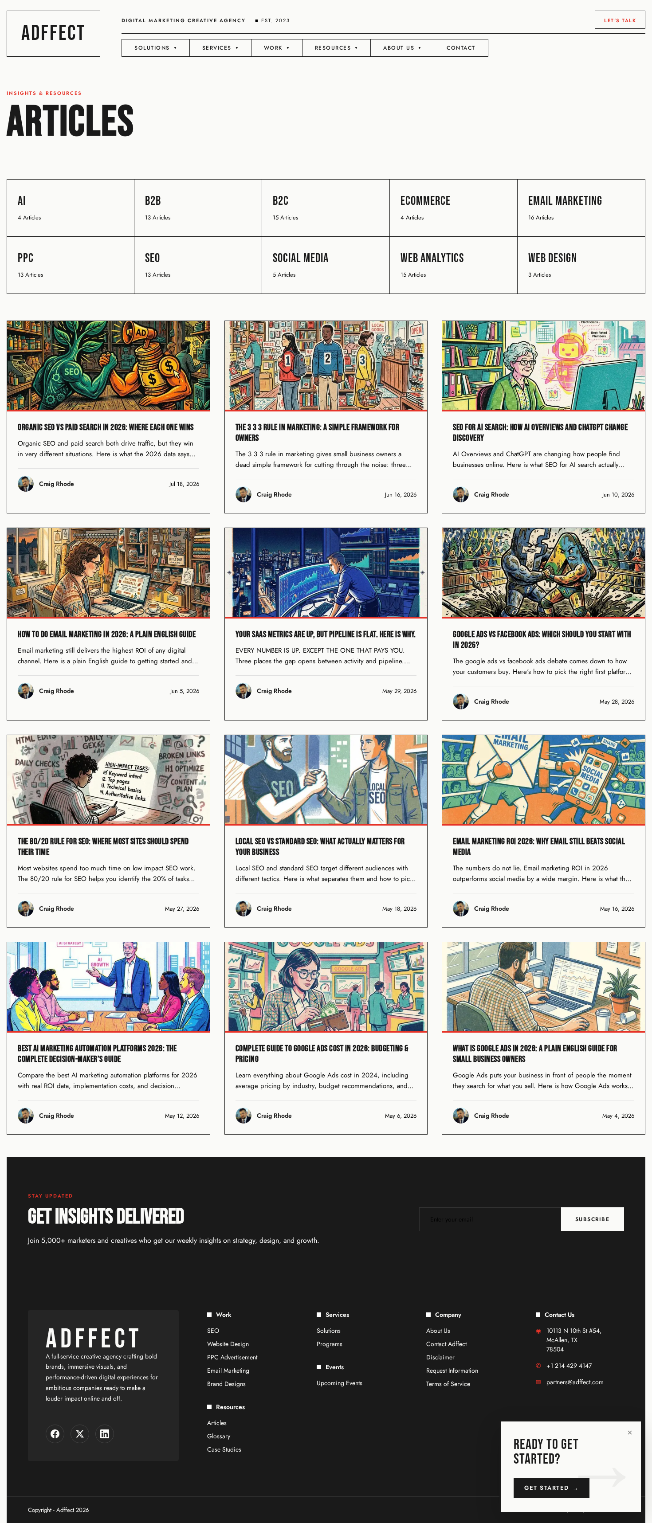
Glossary (218, 1436)
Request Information (452, 1370)
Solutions (329, 1330)
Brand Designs (226, 1383)
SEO (213, 1330)
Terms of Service (448, 1383)
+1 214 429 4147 (569, 1365)
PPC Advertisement (232, 1357)
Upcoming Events (339, 1382)
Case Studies (224, 1449)
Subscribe (592, 1219)
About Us (438, 1330)
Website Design (228, 1343)
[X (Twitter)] (80, 1434)
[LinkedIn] (104, 1434)
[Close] (630, 1432)
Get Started (551, 1488)
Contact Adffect (446, 1343)
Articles (217, 1422)
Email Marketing (228, 1370)
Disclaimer (440, 1357)
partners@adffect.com (575, 1382)
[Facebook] (55, 1434)
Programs (329, 1343)
